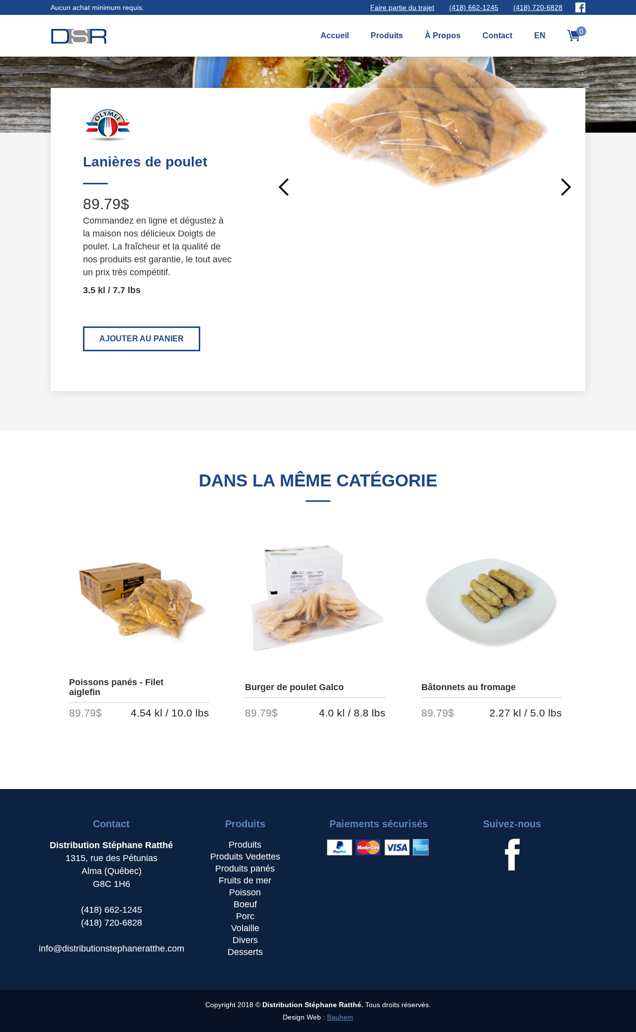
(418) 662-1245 (473, 7)
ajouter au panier (141, 338)
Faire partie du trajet (402, 7)
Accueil (334, 35)
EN (540, 35)
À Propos (443, 35)
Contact (497, 35)
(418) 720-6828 (537, 7)
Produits (387, 35)
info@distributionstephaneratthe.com (111, 948)
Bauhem (340, 1017)
